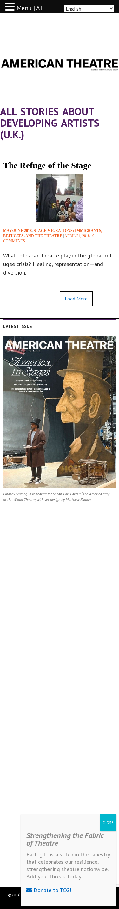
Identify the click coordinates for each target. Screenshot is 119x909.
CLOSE (107, 822)
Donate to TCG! (51, 890)
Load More (76, 298)
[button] (11, 7)
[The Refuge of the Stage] (59, 198)
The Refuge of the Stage (47, 165)
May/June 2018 (17, 231)
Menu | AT (30, 8)
